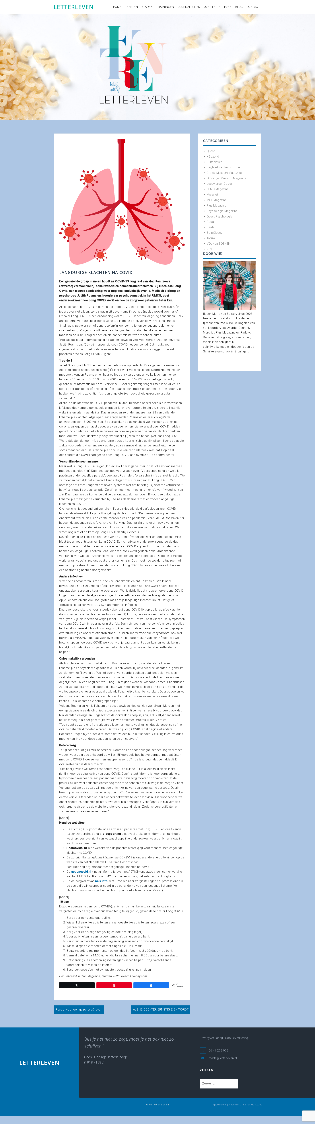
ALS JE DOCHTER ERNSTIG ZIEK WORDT (161, 1009)
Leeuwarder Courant (220, 183)
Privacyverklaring (211, 1038)
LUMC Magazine (218, 189)
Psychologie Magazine (222, 211)
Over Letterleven (218, 7)
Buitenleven (214, 162)
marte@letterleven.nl (223, 1058)
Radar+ (212, 221)
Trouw (211, 238)
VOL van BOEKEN (218, 243)
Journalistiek (189, 7)
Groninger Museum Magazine (226, 178)
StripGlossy (214, 232)
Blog (239, 7)
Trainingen (165, 7)
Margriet (212, 194)
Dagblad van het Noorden (224, 167)
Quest (211, 151)
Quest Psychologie (219, 216)
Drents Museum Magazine (224, 172)
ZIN (209, 249)
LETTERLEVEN (74, 7)
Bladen (147, 7)
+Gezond (213, 156)
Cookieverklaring (236, 1038)
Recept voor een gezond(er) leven (78, 1009)
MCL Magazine (217, 200)
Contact (253, 7)
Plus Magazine (216, 205)
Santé (211, 227)
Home (117, 7)
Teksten (131, 7)
